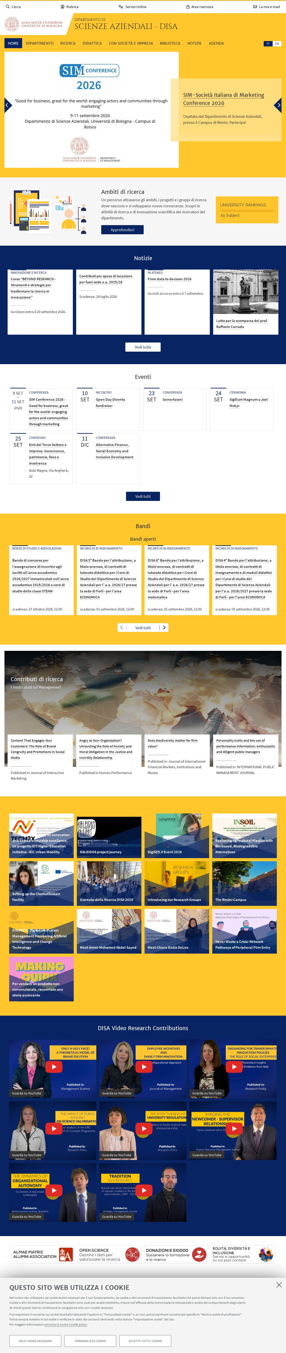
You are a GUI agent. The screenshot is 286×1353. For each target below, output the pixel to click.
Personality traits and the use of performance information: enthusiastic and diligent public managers (245, 746)
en (277, 44)
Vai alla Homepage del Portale (33, 24)
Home (13, 43)
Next (164, 627)
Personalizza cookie (90, 1341)
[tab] (268, 43)
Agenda (216, 43)
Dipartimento (39, 43)
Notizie (194, 43)
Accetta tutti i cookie (145, 1341)
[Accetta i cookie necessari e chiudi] (279, 1284)
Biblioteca (170, 43)
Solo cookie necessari (35, 1341)
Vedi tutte (143, 347)
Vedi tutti (143, 496)
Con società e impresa (131, 43)
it (268, 44)
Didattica (92, 43)
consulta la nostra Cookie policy (65, 1324)
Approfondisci (122, 229)
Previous (122, 627)
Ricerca (68, 43)
